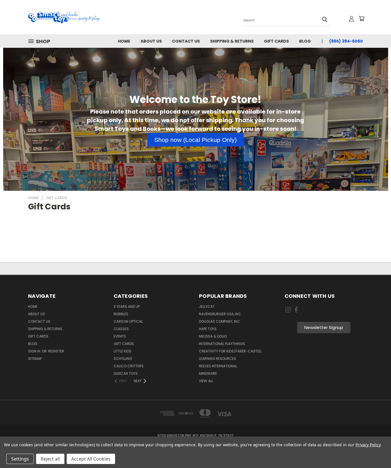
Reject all (50, 459)
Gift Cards (276, 41)
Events (120, 336)
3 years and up (127, 306)
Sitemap (35, 358)
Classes (121, 328)
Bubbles (121, 314)
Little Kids (122, 351)
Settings (20, 459)
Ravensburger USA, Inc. (220, 314)
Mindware (208, 373)
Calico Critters (129, 366)
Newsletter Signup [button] (323, 327)
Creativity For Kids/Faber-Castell (230, 351)
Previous (375, 450)
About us (151, 41)
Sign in (34, 351)
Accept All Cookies (90, 459)
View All (206, 380)
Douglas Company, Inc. (220, 321)
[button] (195, 140)
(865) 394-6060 (346, 41)
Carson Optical (128, 321)
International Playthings (222, 343)
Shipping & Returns (232, 41)
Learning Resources (217, 358)
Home (124, 41)
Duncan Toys (126, 373)
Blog (305, 41)
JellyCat (207, 306)
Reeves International (218, 366)
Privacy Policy (368, 444)
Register (56, 351)
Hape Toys (208, 328)
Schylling (123, 358)
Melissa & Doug (213, 336)
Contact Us (186, 41)
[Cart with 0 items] (361, 18)
